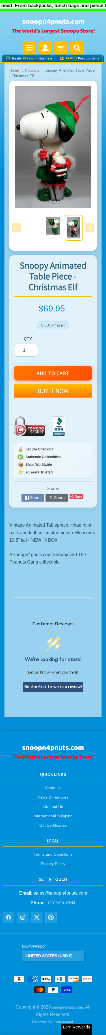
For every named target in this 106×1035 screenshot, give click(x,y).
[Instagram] (22, 917)
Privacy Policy (53, 863)
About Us (53, 787)
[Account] (45, 48)
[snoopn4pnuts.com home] (53, 757)
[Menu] (29, 48)
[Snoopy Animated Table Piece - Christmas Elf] (74, 228)
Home (14, 70)
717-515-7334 (61, 902)
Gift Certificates (53, 825)
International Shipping (53, 816)
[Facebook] (8, 917)
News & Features (53, 797)
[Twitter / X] (36, 917)
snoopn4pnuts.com (67, 1007)
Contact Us (53, 806)
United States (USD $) (49, 955)
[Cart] (61, 48)
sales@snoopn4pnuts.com (60, 892)
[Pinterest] (51, 917)
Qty (28, 339)
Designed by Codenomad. (53, 1022)
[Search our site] (77, 48)
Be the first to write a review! (53, 686)
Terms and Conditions (53, 854)
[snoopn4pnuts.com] (53, 26)
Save (78, 496)
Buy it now (53, 391)
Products (32, 70)
